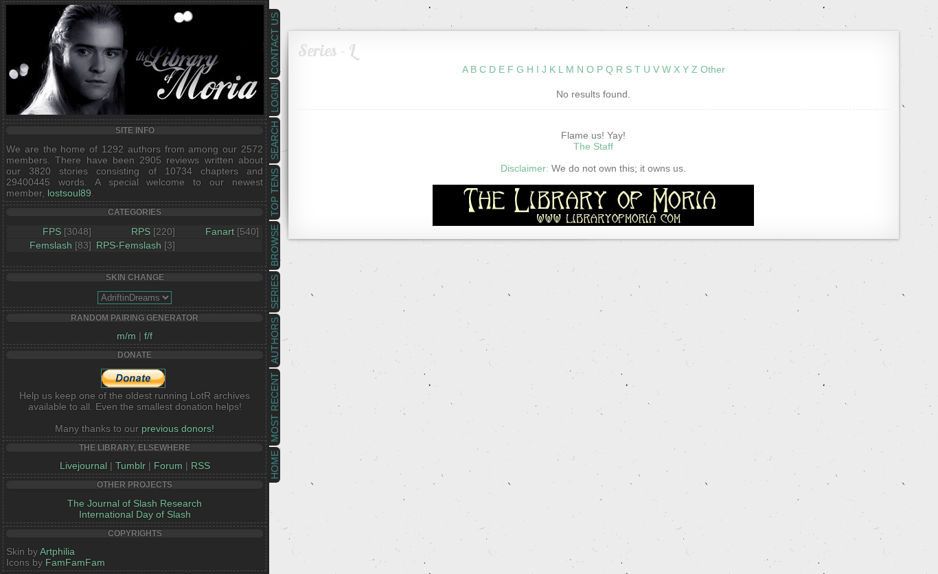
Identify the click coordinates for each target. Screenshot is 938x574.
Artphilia (57, 551)
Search (274, 140)
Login (274, 97)
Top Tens (274, 192)
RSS (200, 465)
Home (274, 464)
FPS (52, 231)
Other (712, 69)
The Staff (593, 146)
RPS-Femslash (128, 245)
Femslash (51, 245)
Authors (274, 340)
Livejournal (83, 465)
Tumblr (130, 465)
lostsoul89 (69, 192)
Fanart (219, 231)
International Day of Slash (135, 514)
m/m (126, 335)
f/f (148, 335)
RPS (140, 231)
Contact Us (274, 43)
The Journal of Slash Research (134, 503)
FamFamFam (75, 562)
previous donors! (177, 428)
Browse (274, 245)
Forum (168, 465)
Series (274, 292)
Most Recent (274, 407)
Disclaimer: (525, 168)
